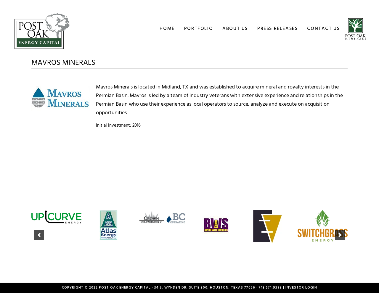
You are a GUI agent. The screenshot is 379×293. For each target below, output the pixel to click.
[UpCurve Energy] (56, 216)
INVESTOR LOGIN (301, 288)
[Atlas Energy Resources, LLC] (109, 225)
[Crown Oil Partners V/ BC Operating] (163, 217)
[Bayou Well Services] (216, 225)
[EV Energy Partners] (269, 226)
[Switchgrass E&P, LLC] (323, 226)
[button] (39, 235)
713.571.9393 (270, 288)
